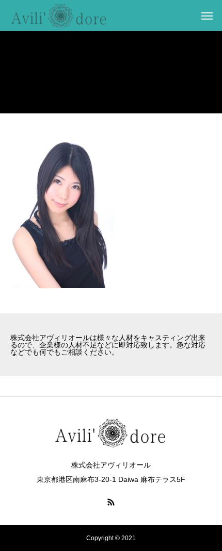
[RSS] (111, 502)
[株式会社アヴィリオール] (59, 15)
